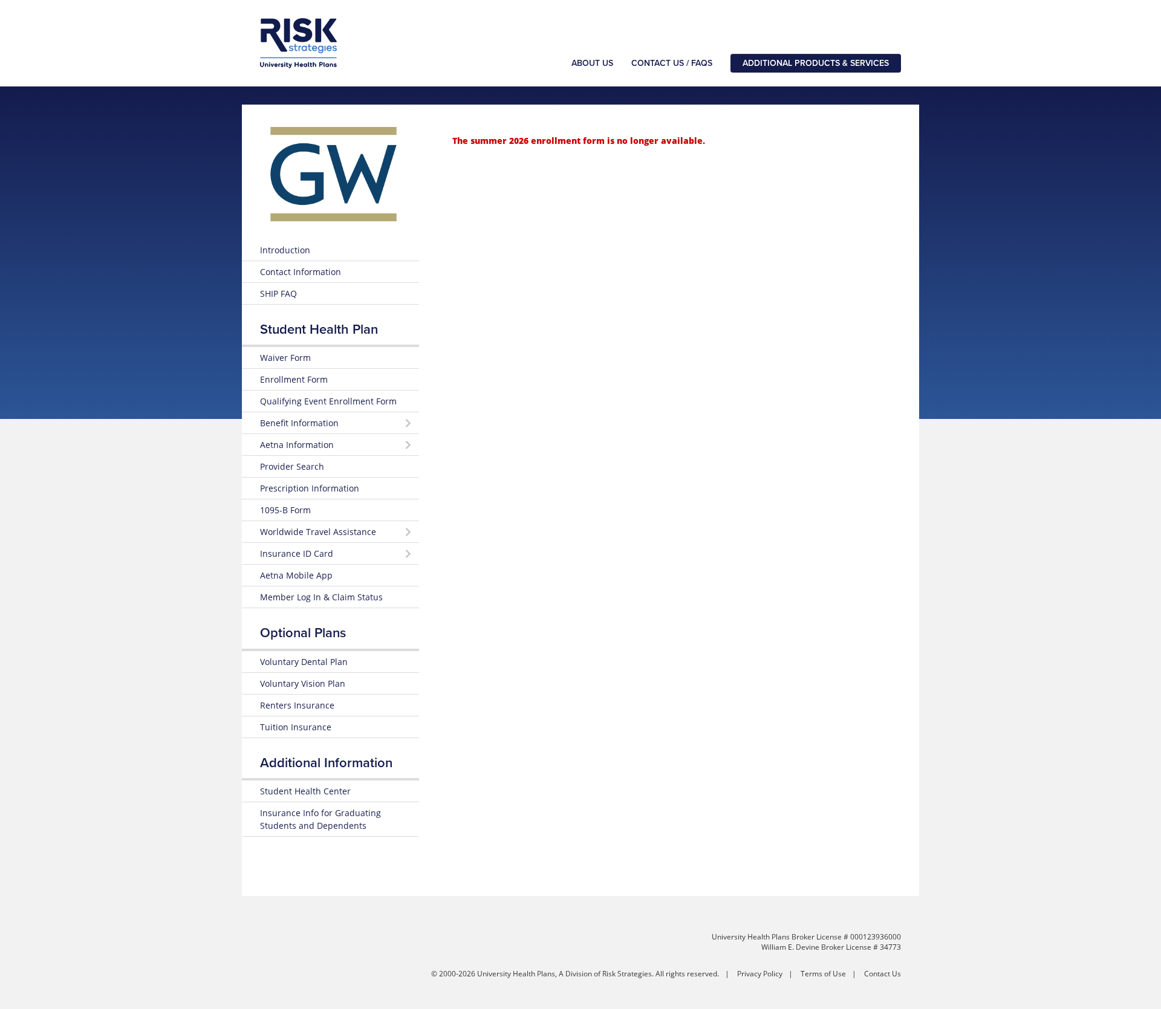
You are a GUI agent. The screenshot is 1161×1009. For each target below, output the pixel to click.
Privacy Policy (759, 973)
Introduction (285, 250)
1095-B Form (285, 510)
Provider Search (292, 466)
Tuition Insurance (295, 727)
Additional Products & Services (816, 63)
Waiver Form (285, 357)
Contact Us (882, 973)
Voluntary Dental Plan (304, 661)
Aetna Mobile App (296, 575)
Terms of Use (823, 973)
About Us (592, 63)
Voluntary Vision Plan (302, 683)
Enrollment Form (294, 379)
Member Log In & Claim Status (321, 597)
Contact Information (300, 271)
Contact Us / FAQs (671, 63)
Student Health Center (305, 791)
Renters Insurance (297, 705)
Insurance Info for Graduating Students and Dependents (320, 819)
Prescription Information (309, 488)
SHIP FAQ (278, 293)
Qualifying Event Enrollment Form (328, 401)
